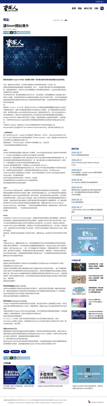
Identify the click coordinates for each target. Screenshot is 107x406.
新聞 (74, 8)
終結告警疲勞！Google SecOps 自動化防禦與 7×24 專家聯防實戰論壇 (86, 174)
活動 (96, 8)
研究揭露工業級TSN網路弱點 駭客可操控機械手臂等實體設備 (18, 387)
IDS (23, 351)
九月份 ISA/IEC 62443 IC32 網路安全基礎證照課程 (86, 211)
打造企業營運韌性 (77, 202)
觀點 (80, 8)
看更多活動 (87, 218)
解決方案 (88, 8)
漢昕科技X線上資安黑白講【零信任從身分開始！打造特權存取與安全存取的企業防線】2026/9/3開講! (86, 192)
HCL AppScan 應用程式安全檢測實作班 (84, 182)
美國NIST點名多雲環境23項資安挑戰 (50, 386)
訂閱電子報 (99, 1)
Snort (6, 351)
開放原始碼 (15, 351)
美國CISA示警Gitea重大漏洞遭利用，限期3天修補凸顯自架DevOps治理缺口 (88, 387)
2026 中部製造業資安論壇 (80, 155)
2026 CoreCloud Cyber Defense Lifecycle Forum (85, 164)
